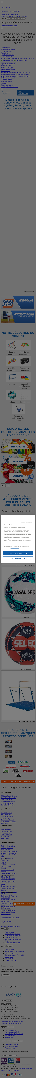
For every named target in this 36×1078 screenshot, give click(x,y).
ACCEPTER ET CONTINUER (18, 553)
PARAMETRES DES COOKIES (18, 558)
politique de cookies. (14, 547)
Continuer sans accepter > (27, 522)
